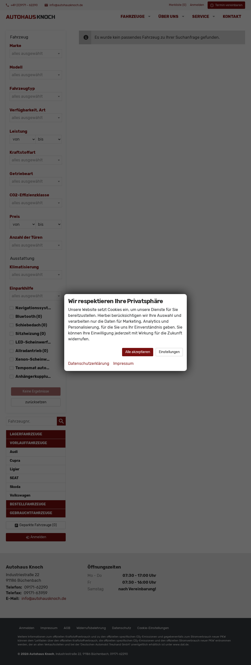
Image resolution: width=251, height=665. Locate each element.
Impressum (123, 363)
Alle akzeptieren (137, 352)
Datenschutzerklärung (88, 363)
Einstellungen (169, 352)
